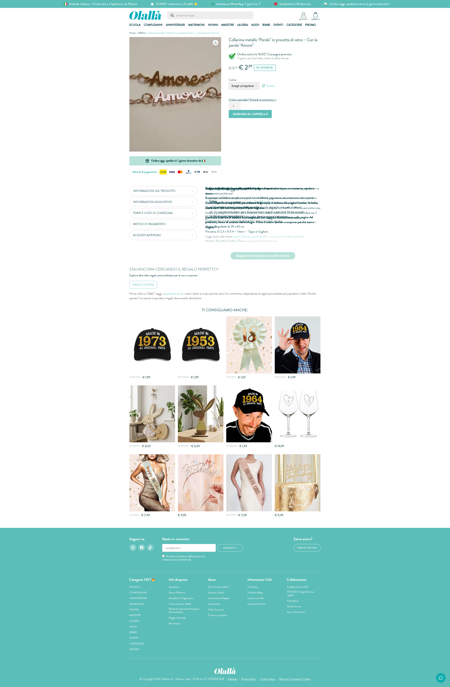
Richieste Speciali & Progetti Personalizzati (184, 610)
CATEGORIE (294, 25)
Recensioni (174, 623)
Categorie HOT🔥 (142, 579)
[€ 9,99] (201, 482)
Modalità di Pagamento (181, 598)
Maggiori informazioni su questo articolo (263, 256)
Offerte (142, 33)
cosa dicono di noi (172, 293)
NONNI (213, 25)
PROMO (310, 25)
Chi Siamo (253, 586)
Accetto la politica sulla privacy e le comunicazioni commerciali (183, 558)
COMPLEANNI (153, 25)
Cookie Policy (267, 679)
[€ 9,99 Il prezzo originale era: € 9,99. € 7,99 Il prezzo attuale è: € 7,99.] (152, 482)
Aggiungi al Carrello (250, 114)
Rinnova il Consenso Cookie (294, 679)
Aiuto (212, 579)
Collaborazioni (296, 579)
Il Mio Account (216, 609)
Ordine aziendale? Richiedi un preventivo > (252, 100)
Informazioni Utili (260, 579)
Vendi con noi (294, 606)
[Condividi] (215, 42)
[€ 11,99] (297, 482)
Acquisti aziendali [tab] (147, 235)
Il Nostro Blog (255, 592)
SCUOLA (135, 25)
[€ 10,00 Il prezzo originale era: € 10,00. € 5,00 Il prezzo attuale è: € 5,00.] (201, 413)
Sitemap (232, 679)
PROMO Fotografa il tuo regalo (300, 593)
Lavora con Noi (256, 598)
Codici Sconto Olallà (180, 603)
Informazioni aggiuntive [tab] (152, 202)
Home (132, 33)
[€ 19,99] (297, 413)
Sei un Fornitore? (296, 612)
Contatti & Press (256, 603)
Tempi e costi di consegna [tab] (153, 213)
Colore (232, 80)
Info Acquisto (178, 579)
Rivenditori (293, 600)
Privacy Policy (248, 679)
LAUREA (242, 25)
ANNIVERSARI (175, 25)
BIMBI (266, 25)
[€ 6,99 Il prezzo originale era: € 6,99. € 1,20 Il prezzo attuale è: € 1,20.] (249, 344)
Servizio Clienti (216, 592)
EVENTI (278, 25)
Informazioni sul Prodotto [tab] (154, 191)
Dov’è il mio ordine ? (219, 586)
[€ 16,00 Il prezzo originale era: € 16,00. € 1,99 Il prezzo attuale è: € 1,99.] (152, 344)
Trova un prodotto (217, 615)
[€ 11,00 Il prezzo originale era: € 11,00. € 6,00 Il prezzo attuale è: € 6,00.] (152, 413)
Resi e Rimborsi (177, 592)
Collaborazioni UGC (297, 586)
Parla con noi (307, 547)
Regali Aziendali (177, 617)
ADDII (255, 25)
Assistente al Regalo (219, 598)
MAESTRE (227, 25)
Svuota (270, 86)
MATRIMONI (196, 25)
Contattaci (214, 603)
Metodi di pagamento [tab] (149, 224)
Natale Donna (143, 285)
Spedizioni (174, 586)
